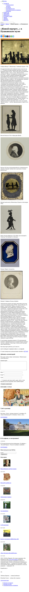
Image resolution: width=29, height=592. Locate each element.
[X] (7, 36)
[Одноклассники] (3, 36)
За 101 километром (5, 524)
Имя (2, 372)
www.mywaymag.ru (13, 559)
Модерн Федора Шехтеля (6, 482)
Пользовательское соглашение (10, 585)
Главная (2, 24)
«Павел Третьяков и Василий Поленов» (9, 553)
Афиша (7, 24)
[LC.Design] (4, 569)
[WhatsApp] (11, 36)
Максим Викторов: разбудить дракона (8, 468)
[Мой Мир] (5, 36)
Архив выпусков (5, 580)
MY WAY (26, 351)
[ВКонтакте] (1, 36)
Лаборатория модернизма (6, 496)
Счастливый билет (4, 510)
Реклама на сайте (7, 584)
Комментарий (4, 360)
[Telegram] (13, 36)
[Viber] (9, 36)
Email (2, 374)
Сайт (2, 377)
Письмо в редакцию (8, 582)
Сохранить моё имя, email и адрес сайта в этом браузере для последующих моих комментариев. (13, 381)
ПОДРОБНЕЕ (4, 417)
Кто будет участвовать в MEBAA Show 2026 (10, 539)
